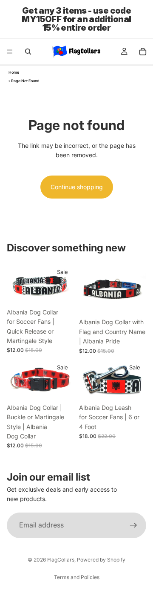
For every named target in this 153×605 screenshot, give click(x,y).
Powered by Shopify (101, 559)
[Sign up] (133, 525)
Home (13, 72)
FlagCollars (60, 559)
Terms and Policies (76, 577)
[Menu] (10, 51)
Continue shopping (77, 186)
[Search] (28, 51)
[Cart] (142, 51)
